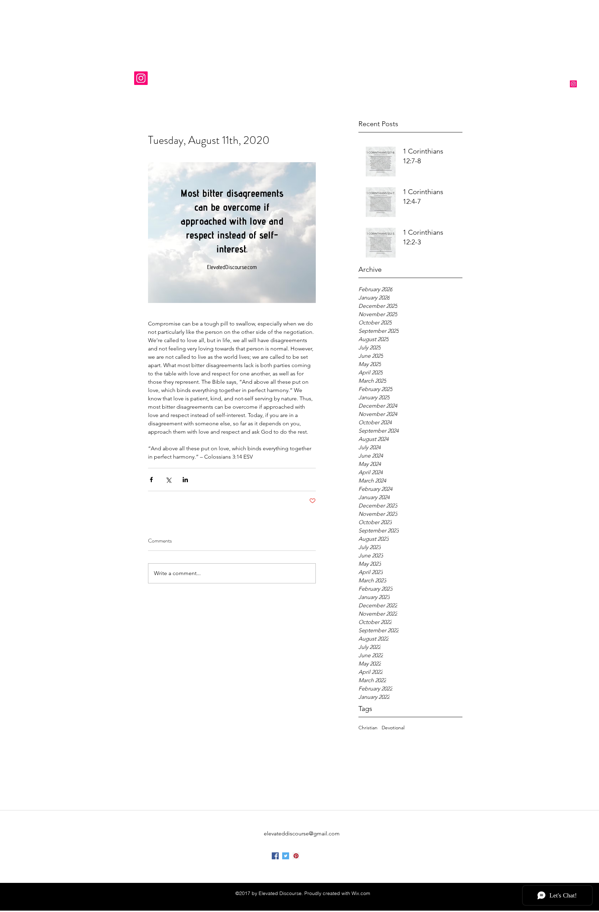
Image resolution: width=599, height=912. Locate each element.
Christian (367, 727)
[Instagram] (141, 78)
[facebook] (275, 855)
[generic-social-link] (296, 855)
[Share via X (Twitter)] (168, 479)
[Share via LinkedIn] (185, 479)
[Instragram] (573, 83)
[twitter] (285, 855)
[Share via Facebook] (151, 479)
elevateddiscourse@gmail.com (302, 833)
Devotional (393, 727)
